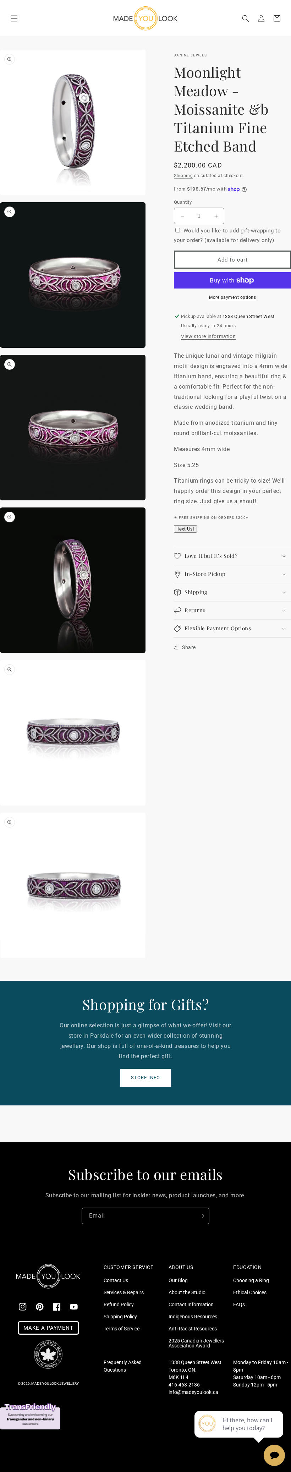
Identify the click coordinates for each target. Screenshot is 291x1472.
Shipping (183, 175)
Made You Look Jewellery (55, 1383)
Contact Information (191, 1304)
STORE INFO (145, 1077)
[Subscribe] (201, 1216)
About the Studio (187, 1292)
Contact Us (116, 1280)
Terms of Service (121, 1328)
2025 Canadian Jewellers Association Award (196, 1343)
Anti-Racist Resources (193, 1328)
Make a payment (48, 1328)
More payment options (232, 297)
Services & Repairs (124, 1292)
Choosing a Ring (251, 1280)
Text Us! (185, 529)
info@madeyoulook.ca (193, 1392)
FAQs (239, 1304)
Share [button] (189, 647)
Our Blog (178, 1280)
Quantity (183, 202)
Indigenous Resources (193, 1316)
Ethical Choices (250, 1292)
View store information (208, 336)
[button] (14, 18)
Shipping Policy (120, 1316)
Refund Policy (119, 1304)
